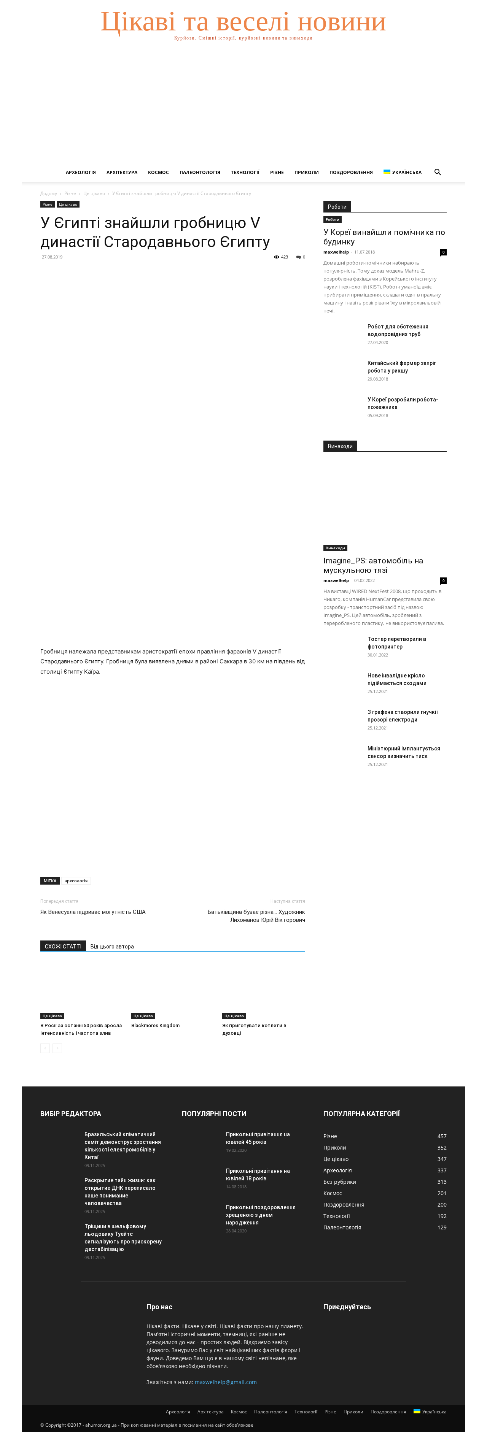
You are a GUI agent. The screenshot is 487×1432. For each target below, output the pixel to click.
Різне (277, 172)
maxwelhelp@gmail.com (226, 1382)
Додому (48, 193)
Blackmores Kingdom (155, 1025)
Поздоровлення (351, 172)
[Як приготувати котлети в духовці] (263, 990)
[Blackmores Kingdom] (172, 990)
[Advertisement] (243, 106)
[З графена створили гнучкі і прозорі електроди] (342, 721)
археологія (76, 880)
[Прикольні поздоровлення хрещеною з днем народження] (201, 1217)
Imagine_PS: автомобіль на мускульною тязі (373, 565)
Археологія (81, 172)
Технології (245, 172)
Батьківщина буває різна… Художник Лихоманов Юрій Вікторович (256, 916)
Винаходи (335, 547)
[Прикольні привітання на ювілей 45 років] (201, 1144)
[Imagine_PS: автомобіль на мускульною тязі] (385, 506)
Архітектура (122, 172)
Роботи (332, 219)
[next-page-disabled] (57, 1048)
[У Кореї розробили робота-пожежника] (342, 409)
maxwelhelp (336, 252)
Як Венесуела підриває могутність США (93, 912)
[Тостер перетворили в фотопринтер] (342, 648)
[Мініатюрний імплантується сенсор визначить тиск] (342, 758)
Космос (158, 172)
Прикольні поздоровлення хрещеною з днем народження (261, 1215)
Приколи (306, 172)
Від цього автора (112, 947)
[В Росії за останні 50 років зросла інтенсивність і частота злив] (81, 990)
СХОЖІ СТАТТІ (63, 947)
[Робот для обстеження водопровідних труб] (342, 336)
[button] (437, 173)
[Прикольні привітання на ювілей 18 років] (201, 1180)
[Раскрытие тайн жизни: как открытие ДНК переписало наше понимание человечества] (59, 1190)
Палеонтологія (200, 172)
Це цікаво (94, 193)
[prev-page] (45, 1048)
